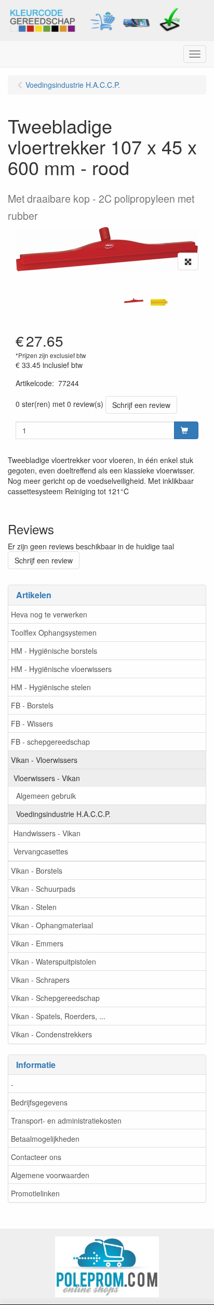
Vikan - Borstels (36, 870)
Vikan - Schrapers (40, 979)
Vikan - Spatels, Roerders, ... (58, 1016)
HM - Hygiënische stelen (51, 687)
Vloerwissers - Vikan (47, 778)
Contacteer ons (36, 1157)
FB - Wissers (32, 723)
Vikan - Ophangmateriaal (52, 925)
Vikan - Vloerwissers (44, 760)
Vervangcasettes (41, 851)
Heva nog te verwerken (49, 614)
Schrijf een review (141, 405)
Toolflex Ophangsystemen (54, 632)
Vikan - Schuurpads (43, 889)
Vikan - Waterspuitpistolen (53, 961)
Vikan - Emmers (37, 943)
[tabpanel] (133, 300)
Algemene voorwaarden (50, 1175)
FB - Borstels (32, 705)
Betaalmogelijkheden (45, 1138)
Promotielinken (35, 1193)
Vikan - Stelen (34, 907)
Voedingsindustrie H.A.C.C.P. (63, 814)
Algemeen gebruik (46, 795)
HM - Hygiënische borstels (54, 650)
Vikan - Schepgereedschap (55, 998)
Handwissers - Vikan (47, 833)
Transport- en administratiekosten (66, 1120)
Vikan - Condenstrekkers (51, 1034)
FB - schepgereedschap (50, 741)
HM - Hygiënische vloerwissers (61, 669)
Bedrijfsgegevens (39, 1102)
